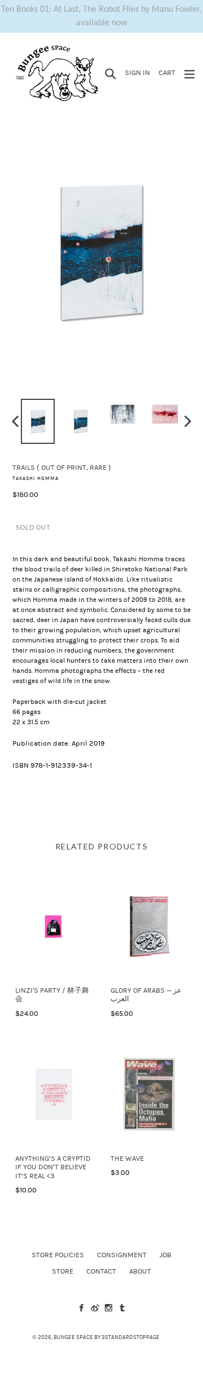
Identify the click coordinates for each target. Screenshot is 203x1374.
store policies (58, 1255)
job (165, 1255)
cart (168, 72)
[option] (38, 421)
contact (101, 1271)
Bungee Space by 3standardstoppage (107, 1337)
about (140, 1271)
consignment (122, 1255)
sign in (139, 72)
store (62, 1271)
